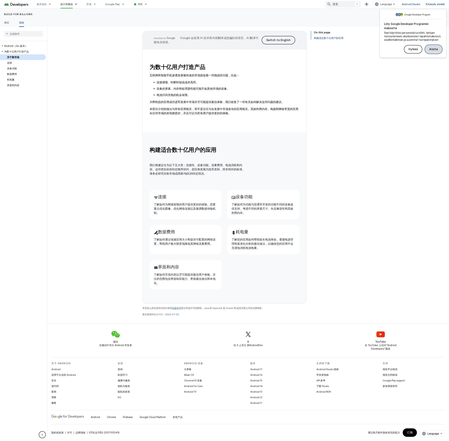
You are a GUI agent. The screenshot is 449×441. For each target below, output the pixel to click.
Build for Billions (18, 14)
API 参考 (320, 380)
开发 (89, 4)
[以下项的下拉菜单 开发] (96, 4)
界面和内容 (166, 267)
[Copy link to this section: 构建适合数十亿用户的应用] (221, 150)
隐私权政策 (124, 391)
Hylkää (413, 49)
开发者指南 (322, 374)
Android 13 (256, 391)
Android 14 (256, 386)
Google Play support (394, 380)
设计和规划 (66, 4)
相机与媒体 (124, 386)
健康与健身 (124, 380)
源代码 (55, 386)
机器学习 (123, 374)
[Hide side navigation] (42, 434)
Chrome (111, 417)
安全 (53, 380)
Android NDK (323, 391)
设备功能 (242, 196)
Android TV (190, 391)
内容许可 (176, 308)
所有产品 (178, 417)
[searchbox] (23, 34)
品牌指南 (80, 432)
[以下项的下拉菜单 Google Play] (124, 4)
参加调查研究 (390, 386)
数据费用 (164, 232)
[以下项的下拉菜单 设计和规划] (77, 4)
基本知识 (42, 4)
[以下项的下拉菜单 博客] (147, 4)
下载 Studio (322, 386)
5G (119, 397)
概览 (6, 22)
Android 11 (256, 403)
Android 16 (256, 374)
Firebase (128, 417)
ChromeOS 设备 (193, 380)
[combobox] (343, 4)
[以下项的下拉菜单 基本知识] (51, 4)
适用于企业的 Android (63, 374)
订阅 (410, 432)
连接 (160, 196)
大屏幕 (187, 369)
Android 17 (256, 369)
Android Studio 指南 (327, 369)
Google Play (112, 4)
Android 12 (256, 397)
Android (56, 369)
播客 (53, 403)
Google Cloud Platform (153, 417)
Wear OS (189, 374)
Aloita (433, 49)
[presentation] (224, 149)
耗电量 (240, 232)
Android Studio (411, 4)
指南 (21, 22)
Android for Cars (193, 386)
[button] (23, 46)
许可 (69, 432)
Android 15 (256, 380)
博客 (140, 4)
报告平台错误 (390, 369)
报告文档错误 (390, 374)
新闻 (53, 391)
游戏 (120, 369)
